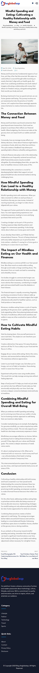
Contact (4, 645)
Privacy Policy (5, 648)
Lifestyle (4, 613)
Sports (3, 626)
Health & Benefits (8, 70)
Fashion (3, 617)
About (3, 642)
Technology (5, 620)
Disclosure (4, 651)
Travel (3, 623)
